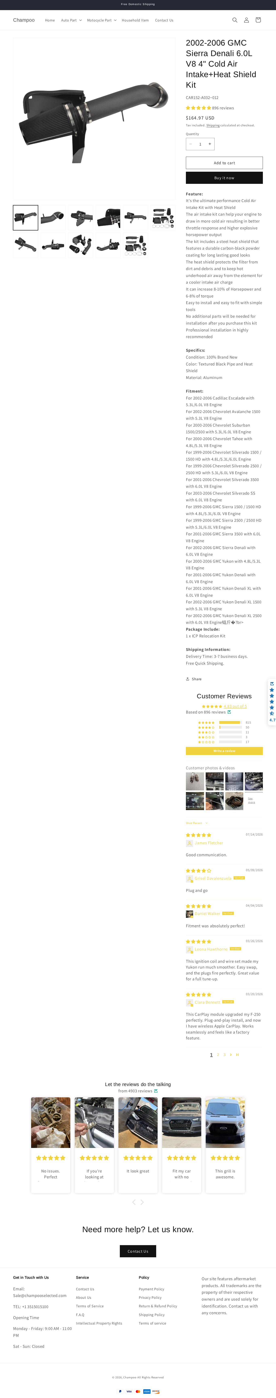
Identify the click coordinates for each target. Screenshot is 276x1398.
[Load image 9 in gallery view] (80, 245)
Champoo (129, 1377)
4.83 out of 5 (235, 706)
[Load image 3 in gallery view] (80, 217)
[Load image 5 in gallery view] (135, 217)
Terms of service (152, 1323)
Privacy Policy (150, 1297)
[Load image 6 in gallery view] (163, 217)
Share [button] (197, 678)
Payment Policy (151, 1288)
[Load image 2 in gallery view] (53, 217)
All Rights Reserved (150, 1377)
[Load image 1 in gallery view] (25, 217)
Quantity (192, 133)
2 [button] (218, 1054)
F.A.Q (80, 1314)
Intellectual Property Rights (99, 1323)
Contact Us (138, 1251)
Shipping (213, 125)
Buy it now (224, 177)
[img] (198, 835)
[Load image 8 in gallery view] (53, 245)
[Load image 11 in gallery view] (135, 245)
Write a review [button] (224, 751)
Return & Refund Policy (158, 1305)
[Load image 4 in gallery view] (108, 217)
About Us (83, 1297)
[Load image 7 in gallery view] (25, 245)
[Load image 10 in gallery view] (108, 245)
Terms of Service (90, 1305)
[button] (71, 20)
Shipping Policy (152, 1314)
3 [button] (224, 1054)
